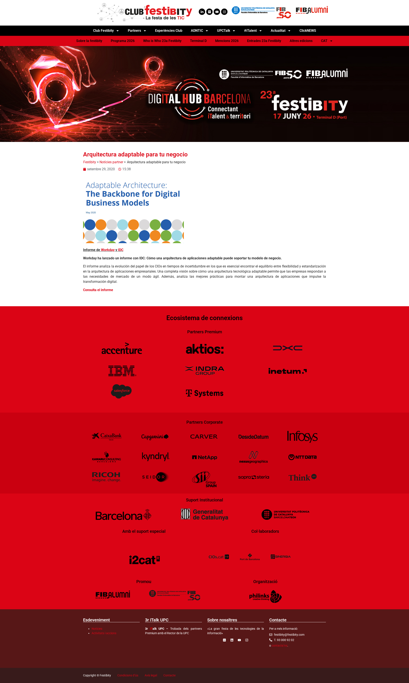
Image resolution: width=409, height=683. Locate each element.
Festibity (89, 162)
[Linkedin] (232, 640)
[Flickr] (209, 12)
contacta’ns (279, 645)
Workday (108, 250)
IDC (120, 250)
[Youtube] (217, 12)
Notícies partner (111, 162)
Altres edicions (301, 41)
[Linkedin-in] (202, 12)
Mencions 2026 (227, 41)
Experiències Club (168, 31)
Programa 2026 (123, 41)
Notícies (97, 628)
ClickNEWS (308, 31)
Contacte (169, 675)
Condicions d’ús (127, 675)
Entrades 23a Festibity (264, 41)
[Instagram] (224, 12)
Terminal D (198, 41)
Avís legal (151, 675)
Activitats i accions (104, 633)
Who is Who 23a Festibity (162, 41)
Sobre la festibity (89, 41)
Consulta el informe (98, 290)
